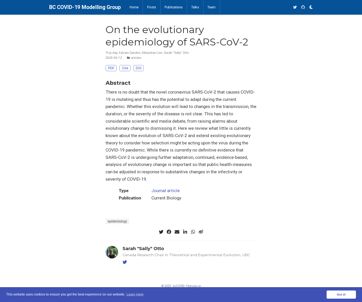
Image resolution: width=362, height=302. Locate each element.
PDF (111, 68)
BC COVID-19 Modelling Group (85, 7)
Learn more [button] (135, 294)
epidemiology (117, 221)
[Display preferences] (311, 7)
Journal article (165, 190)
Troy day (111, 52)
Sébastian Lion (152, 52)
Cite (125, 68)
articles (136, 57)
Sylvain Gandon (129, 52)
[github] (303, 7)
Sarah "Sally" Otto (176, 52)
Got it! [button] (341, 294)
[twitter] (295, 7)
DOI (138, 68)
